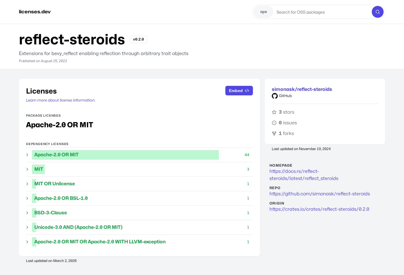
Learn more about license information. (61, 100)
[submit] (378, 12)
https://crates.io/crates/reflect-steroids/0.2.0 (319, 209)
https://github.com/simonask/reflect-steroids (319, 194)
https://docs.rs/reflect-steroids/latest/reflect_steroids (303, 174)
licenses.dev (35, 12)
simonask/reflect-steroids (302, 89)
